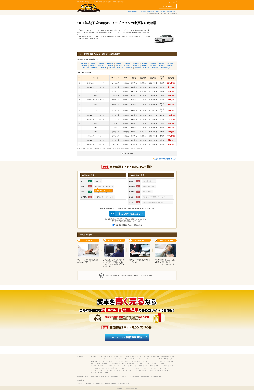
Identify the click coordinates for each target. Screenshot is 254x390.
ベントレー (145, 361)
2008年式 (110, 66)
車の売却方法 (94, 376)
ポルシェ (127, 361)
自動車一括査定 (105, 376)
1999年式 (136, 63)
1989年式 (101, 63)
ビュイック (125, 368)
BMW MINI (94, 361)
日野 (173, 356)
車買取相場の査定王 (133, 11)
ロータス (104, 363)
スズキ (127, 356)
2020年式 (112, 68)
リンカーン (139, 368)
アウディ (101, 361)
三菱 (140, 356)
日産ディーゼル (165, 356)
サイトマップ (173, 2)
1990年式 (110, 63)
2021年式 (120, 68)
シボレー (103, 368)
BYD (106, 372)
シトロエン (139, 366)
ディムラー (160, 361)
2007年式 (101, 66)
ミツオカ (106, 359)
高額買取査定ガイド (82, 376)
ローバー (97, 363)
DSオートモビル (149, 366)
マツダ (116, 356)
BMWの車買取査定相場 (147, 11)
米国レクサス (142, 370)
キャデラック (94, 368)
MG (92, 363)
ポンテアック (116, 368)
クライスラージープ (96, 370)
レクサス (93, 356)
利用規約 (119, 219)
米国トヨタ (151, 370)
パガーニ (119, 366)
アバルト (146, 363)
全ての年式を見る (166, 68)
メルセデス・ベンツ (116, 359)
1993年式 (127, 63)
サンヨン (100, 372)
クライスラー (163, 368)
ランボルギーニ (110, 366)
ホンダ (110, 356)
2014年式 (153, 66)
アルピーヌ (159, 366)
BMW (160, 359)
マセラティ (101, 366)
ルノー (125, 366)
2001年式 (153, 63)
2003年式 (162, 63)
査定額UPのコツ (124, 376)
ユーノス (99, 359)
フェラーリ (154, 363)
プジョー (132, 366)
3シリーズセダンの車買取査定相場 (165, 11)
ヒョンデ (93, 372)
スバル (122, 356)
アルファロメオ (163, 363)
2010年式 (127, 66)
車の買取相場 (114, 376)
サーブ (171, 366)
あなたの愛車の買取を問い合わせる (165, 159)
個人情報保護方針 (98, 383)
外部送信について (124, 383)
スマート (154, 359)
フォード (146, 368)
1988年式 (93, 63)
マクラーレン (130, 363)
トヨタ (100, 356)
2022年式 (129, 68)
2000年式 (145, 63)
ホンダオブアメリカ (131, 370)
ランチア (93, 366)
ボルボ (165, 366)
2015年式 (162, 66)
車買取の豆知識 (145, 376)
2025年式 (155, 68)
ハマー (132, 368)
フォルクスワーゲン (111, 361)
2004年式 (170, 63)
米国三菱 (166, 370)
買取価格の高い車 (156, 376)
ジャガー (152, 361)
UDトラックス (155, 356)
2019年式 (103, 68)
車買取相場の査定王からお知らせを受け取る (128, 225)
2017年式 (86, 68)
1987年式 (84, 63)
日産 (105, 356)
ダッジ (106, 370)
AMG (125, 359)
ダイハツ (134, 356)
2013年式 (145, 66)
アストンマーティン (114, 363)
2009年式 (119, 66)
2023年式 (138, 68)
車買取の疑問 (135, 376)
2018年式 (94, 68)
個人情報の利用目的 (110, 383)
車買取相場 (80, 356)
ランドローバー (169, 361)
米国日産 (159, 370)
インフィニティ (120, 370)
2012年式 (136, 66)
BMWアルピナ (168, 359)
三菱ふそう (146, 356)
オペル (121, 361)
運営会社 (79, 383)
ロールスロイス (136, 361)
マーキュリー (154, 368)
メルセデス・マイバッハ (135, 359)
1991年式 (119, 63)
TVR (123, 363)
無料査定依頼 (167, 6)
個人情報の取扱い (110, 219)
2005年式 (84, 66)
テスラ (112, 370)
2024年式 (146, 68)
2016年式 (170, 66)
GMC (109, 368)
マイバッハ (147, 359)
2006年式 (93, 66)
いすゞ (93, 359)
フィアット (139, 363)
